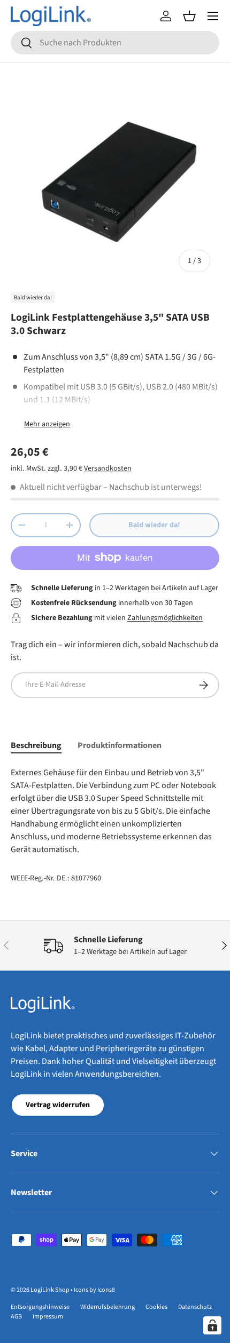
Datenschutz (195, 1307)
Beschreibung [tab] (36, 745)
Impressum (48, 1316)
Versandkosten (108, 468)
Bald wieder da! (154, 525)
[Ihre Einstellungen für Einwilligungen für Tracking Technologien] (212, 1325)
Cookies (156, 1307)
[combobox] (115, 42)
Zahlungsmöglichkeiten (165, 618)
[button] (189, 16)
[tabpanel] (115, 811)
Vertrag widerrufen (58, 1105)
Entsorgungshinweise (40, 1307)
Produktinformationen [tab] (120, 745)
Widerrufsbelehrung (107, 1307)
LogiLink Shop (50, 1289)
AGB (16, 1316)
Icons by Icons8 (94, 1289)
